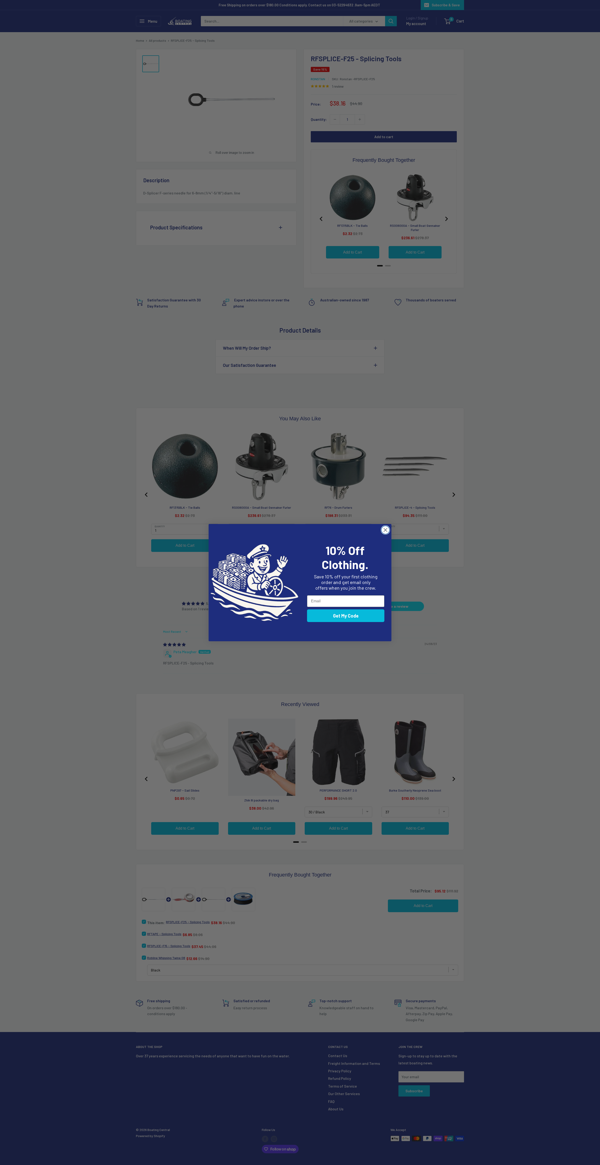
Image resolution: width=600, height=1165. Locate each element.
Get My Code (346, 616)
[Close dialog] (385, 530)
